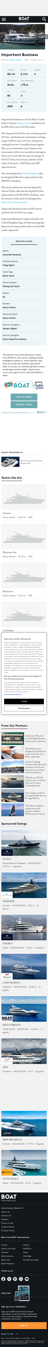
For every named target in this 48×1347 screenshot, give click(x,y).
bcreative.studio (31, 1260)
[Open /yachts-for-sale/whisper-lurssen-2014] (24, 885)
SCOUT (7, 859)
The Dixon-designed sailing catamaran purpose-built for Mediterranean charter (35, 809)
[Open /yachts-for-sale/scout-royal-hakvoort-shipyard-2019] (24, 843)
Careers (5, 1219)
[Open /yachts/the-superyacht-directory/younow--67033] (24, 497)
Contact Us (6, 1216)
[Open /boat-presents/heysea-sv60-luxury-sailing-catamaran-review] (12, 809)
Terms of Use (7, 1223)
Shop (25, 1252)
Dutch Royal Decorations (14, 202)
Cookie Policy (7, 1227)
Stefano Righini (30, 173)
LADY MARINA (11, 982)
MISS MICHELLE (12, 1139)
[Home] (24, 19)
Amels (5, 947)
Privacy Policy (7, 1231)
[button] (2, 37)
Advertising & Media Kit (12, 1208)
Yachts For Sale (8, 1249)
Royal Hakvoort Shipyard (14, 863)
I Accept (24, 701)
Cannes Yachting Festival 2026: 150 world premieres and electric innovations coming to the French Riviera (35, 767)
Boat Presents (7, 1264)
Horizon (6, 1144)
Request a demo (24, 404)
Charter (5, 1252)
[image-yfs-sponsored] (7, 855)
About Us (5, 1212)
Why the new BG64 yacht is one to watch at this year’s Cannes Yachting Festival (35, 781)
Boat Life (5, 1260)
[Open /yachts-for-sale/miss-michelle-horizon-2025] (24, 1123)
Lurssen (6, 905)
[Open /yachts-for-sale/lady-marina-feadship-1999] (24, 966)
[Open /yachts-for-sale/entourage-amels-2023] (24, 1162)
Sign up (24, 1325)
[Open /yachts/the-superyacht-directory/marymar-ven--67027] (24, 536)
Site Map (27, 1256)
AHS (5, 1067)
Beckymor (8, 591)
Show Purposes (24, 708)
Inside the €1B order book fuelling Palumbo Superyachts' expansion (35, 738)
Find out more (24, 397)
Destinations (7, 1256)
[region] (24, 673)
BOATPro (27, 1249)
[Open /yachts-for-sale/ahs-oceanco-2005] (24, 1051)
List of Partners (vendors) (13, 694)
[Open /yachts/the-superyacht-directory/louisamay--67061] (24, 614)
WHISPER (8, 901)
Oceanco (7, 1071)
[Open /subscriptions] (19, 1294)
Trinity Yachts (9, 1029)
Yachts (4, 1245)
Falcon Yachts (15, 60)
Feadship (7, 987)
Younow (7, 513)
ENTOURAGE (11, 1178)
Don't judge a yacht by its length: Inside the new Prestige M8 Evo (36, 795)
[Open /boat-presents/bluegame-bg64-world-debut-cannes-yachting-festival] (12, 781)
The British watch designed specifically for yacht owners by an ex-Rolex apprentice (35, 752)
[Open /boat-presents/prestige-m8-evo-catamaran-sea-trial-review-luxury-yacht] (12, 795)
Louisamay (8, 630)
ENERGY (8, 943)
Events (26, 1245)
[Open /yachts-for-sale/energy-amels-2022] (24, 927)
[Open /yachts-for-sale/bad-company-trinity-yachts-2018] (24, 1009)
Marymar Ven (9, 552)
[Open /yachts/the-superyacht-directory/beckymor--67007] (24, 575)
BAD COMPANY (12, 1025)
